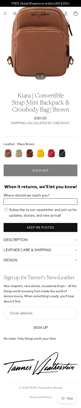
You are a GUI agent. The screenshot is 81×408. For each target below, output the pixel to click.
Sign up (40, 327)
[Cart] (76, 14)
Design (10, 260)
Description (16, 239)
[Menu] (5, 13)
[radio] (8, 153)
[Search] (15, 14)
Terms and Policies (40, 397)
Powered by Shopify (50, 387)
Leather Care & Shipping (27, 250)
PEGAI (33, 387)
